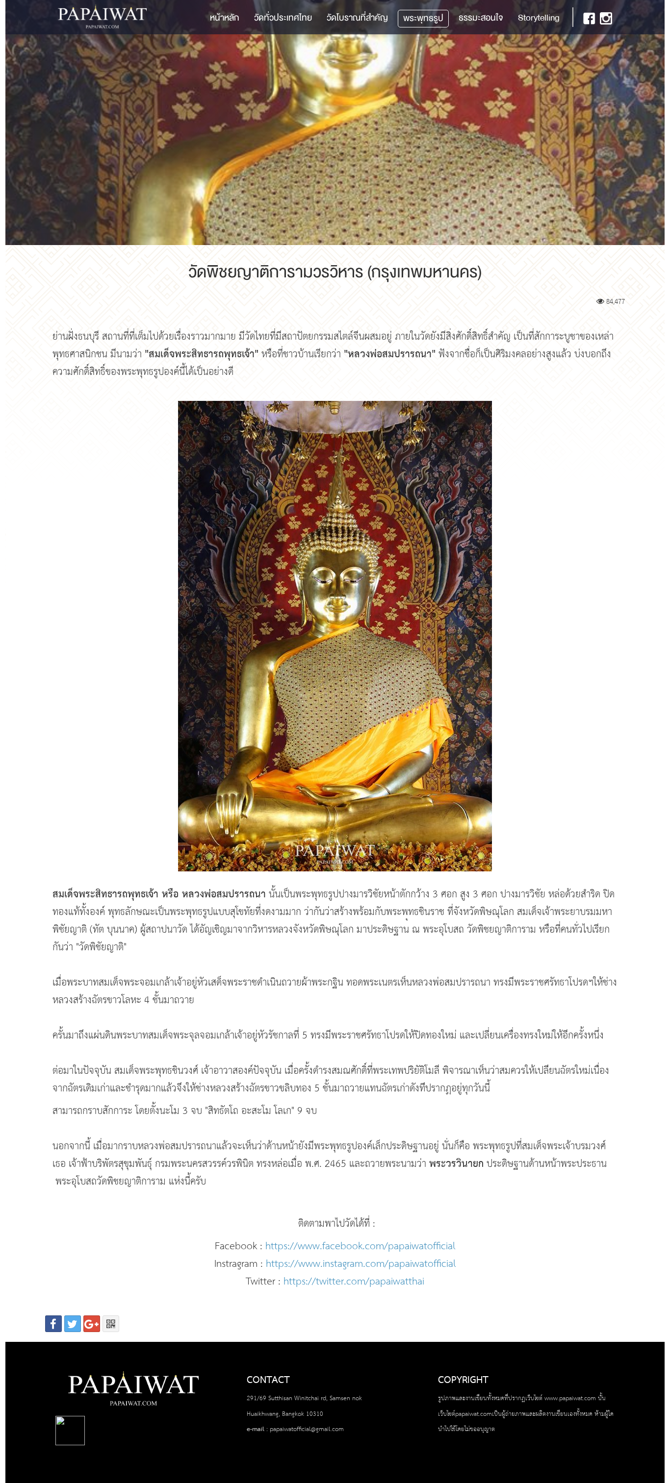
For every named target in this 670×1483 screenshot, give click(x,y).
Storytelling (539, 17)
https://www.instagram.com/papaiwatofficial (361, 1264)
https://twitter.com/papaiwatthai (353, 1282)
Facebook (589, 18)
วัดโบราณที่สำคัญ (357, 17)
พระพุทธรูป (423, 18)
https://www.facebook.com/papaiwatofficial (360, 1246)
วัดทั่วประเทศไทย (283, 17)
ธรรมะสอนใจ (481, 17)
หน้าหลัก (224, 17)
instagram (606, 18)
